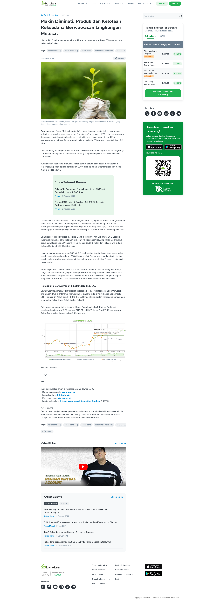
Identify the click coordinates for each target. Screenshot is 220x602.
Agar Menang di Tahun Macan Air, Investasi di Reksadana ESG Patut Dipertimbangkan (75, 511)
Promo (131, 3)
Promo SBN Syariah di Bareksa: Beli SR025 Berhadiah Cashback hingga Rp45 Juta (80, 203)
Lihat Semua (120, 443)
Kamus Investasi (122, 570)
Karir (117, 579)
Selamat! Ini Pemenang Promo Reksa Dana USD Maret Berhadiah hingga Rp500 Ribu (80, 190)
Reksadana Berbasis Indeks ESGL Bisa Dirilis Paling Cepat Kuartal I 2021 (77, 542)
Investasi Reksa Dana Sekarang (163, 93)
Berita (43, 15)
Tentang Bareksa (99, 565)
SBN (162, 36)
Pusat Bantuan (98, 570)
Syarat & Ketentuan (101, 579)
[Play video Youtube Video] (83, 466)
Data (94, 3)
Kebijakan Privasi (99, 583)
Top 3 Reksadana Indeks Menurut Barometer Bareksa (69, 532)
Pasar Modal (49, 526)
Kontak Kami (97, 574)
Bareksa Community (124, 574)
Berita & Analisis (122, 565)
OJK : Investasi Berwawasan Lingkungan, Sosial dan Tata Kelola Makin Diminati (80, 522)
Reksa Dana (54, 15)
